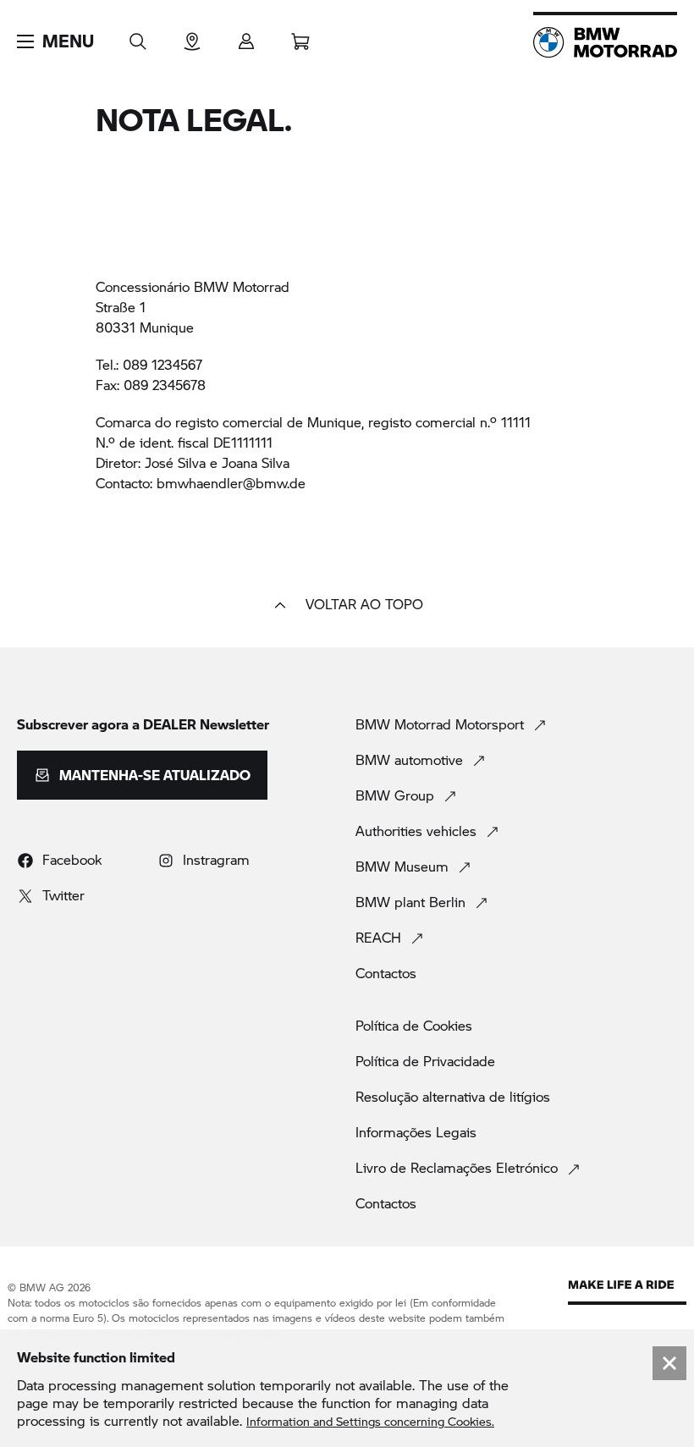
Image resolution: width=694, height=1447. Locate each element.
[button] (55, 41)
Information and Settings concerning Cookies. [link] (370, 1421)
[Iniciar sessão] (246, 36)
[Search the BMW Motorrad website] (138, 36)
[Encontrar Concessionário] (192, 36)
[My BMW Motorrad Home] (605, 42)
